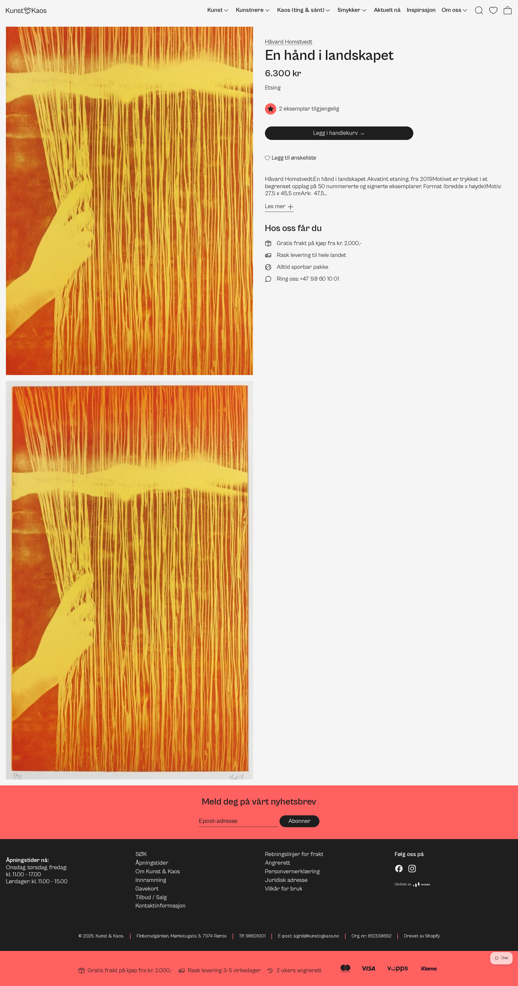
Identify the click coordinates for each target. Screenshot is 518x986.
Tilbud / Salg (151, 897)
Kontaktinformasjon (160, 905)
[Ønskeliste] (493, 10)
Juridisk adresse (286, 880)
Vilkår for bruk (283, 888)
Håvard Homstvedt (288, 42)
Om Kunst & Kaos (157, 871)
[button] (479, 10)
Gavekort (147, 888)
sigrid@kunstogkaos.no (316, 936)
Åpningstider (151, 863)
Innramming (150, 880)
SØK (141, 854)
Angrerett (277, 863)
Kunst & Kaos (109, 936)
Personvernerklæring (292, 871)
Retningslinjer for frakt (294, 854)
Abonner (299, 821)
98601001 (255, 936)
